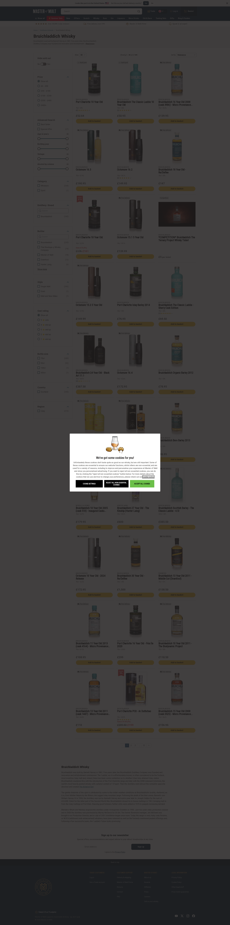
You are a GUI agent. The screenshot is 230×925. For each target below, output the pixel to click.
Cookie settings (89, 484)
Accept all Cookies (142, 484)
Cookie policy (148, 477)
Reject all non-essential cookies (116, 484)
